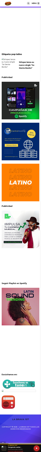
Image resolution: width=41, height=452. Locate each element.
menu (34, 3)
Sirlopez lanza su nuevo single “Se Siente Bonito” (26, 65)
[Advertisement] (20, 31)
